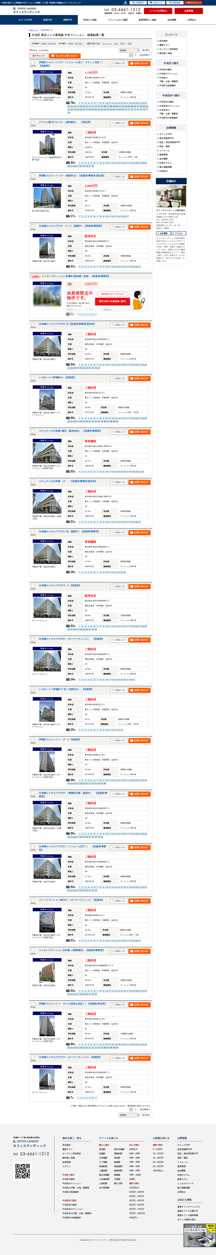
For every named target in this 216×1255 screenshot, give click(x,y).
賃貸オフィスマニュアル (188, 1206)
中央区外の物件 (166, 102)
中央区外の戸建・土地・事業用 (168, 112)
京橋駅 (102, 1153)
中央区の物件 (165, 69)
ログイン (66, 1166)
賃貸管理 (163, 154)
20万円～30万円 (136, 1196)
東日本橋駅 (119, 1149)
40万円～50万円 (136, 1205)
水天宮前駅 (104, 1188)
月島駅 (117, 1179)
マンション (107, 43)
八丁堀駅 (103, 1162)
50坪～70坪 (134, 1170)
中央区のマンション (168, 73)
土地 (116, 43)
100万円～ (134, 1217)
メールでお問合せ (158, 10)
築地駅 (117, 1175)
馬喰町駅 (118, 1153)
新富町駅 (118, 1170)
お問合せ (163, 171)
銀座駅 (117, 1162)
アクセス (179, 233)
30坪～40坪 (134, 1162)
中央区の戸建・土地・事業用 (168, 80)
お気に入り (158, 3)
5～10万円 (157, 1149)
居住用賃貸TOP (166, 138)
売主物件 (163, 41)
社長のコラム (165, 163)
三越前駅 (103, 1170)
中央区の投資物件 (167, 85)
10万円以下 (134, 1188)
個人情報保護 (165, 167)
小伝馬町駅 (104, 1179)
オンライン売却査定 (168, 49)
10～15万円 (158, 1153)
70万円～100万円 (137, 1213)
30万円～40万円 (136, 1200)
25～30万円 (158, 1166)
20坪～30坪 (134, 1158)
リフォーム (164, 150)
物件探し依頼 (165, 53)
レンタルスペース (185, 1183)
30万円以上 (158, 1170)
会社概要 (163, 159)
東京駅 (102, 1149)
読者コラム (182, 1179)
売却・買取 (164, 146)
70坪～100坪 (135, 1175)
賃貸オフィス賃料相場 (187, 1215)
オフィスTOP (165, 134)
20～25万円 (158, 1162)
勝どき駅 (118, 1183)
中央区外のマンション (169, 106)
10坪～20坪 (134, 1153)
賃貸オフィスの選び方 (187, 1211)
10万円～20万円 (136, 1192)
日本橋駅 (103, 1158)
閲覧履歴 (176, 3)
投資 (129, 43)
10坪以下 (133, 1149)
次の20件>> (145, 55)
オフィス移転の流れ (186, 1219)
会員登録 (188, 10)
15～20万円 (158, 1158)
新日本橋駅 (104, 1175)
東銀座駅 (118, 1166)
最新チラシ (164, 45)
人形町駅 (103, 1183)
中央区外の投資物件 (168, 118)
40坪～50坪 (134, 1166)
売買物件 (140, 3)
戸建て (123, 43)
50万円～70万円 (136, 1209)
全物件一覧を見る (48, 43)
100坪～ (133, 1179)
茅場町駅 (103, 1166)
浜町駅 (117, 1158)
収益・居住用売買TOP (169, 142)
